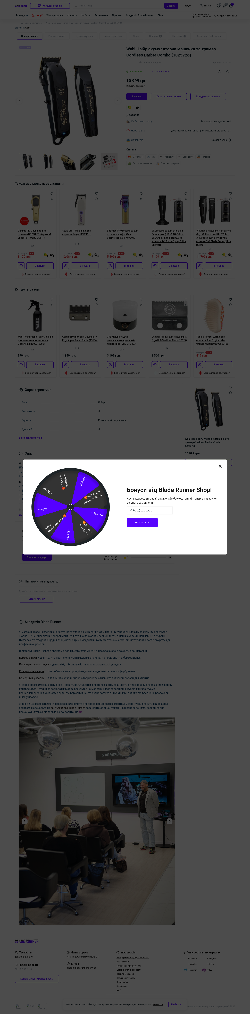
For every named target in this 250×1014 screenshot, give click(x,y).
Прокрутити (142, 522)
